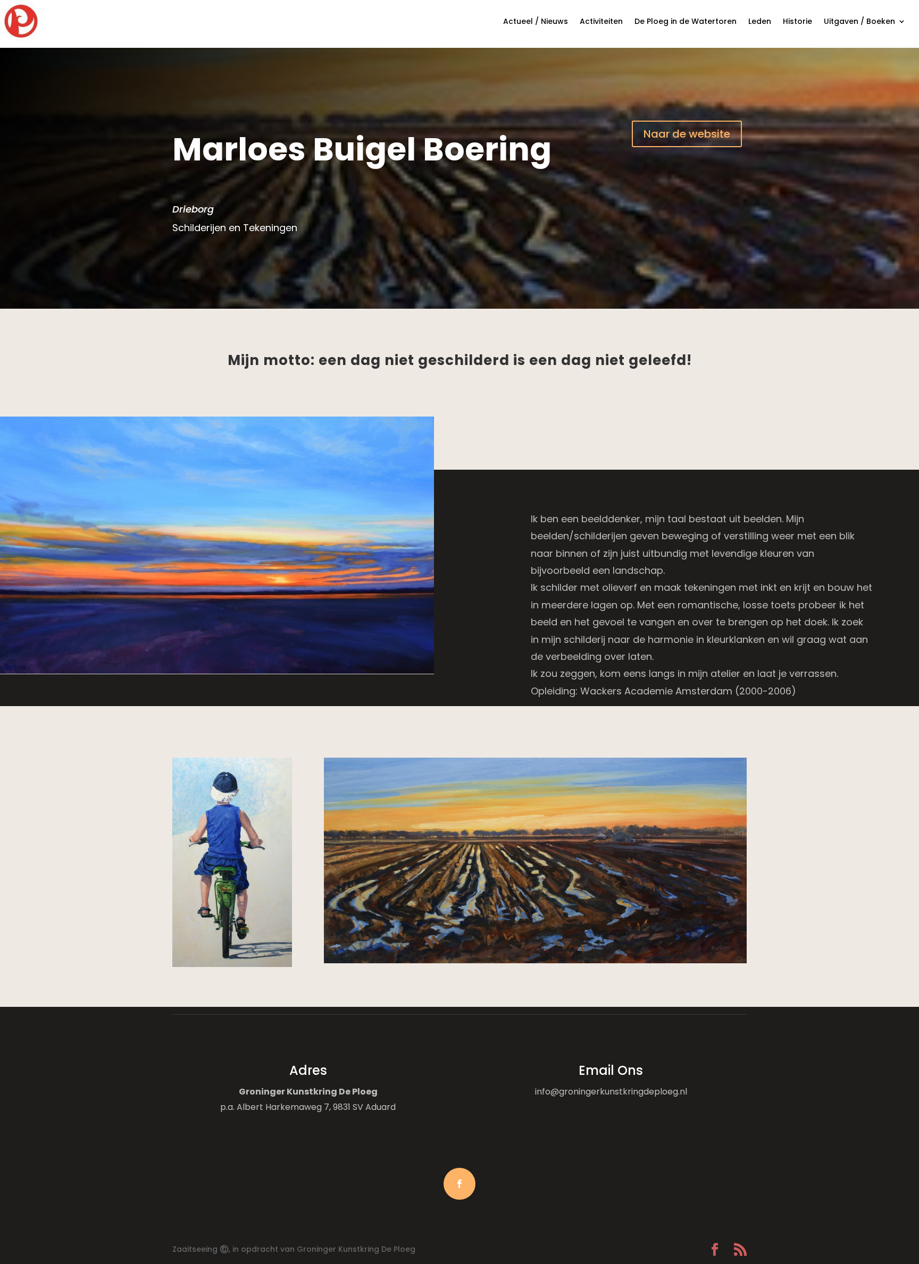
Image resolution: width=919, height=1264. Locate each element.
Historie (797, 21)
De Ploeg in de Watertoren (685, 21)
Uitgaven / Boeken (859, 21)
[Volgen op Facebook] (459, 1184)
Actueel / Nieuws (535, 21)
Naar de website (687, 133)
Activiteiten (601, 21)
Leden (759, 21)
